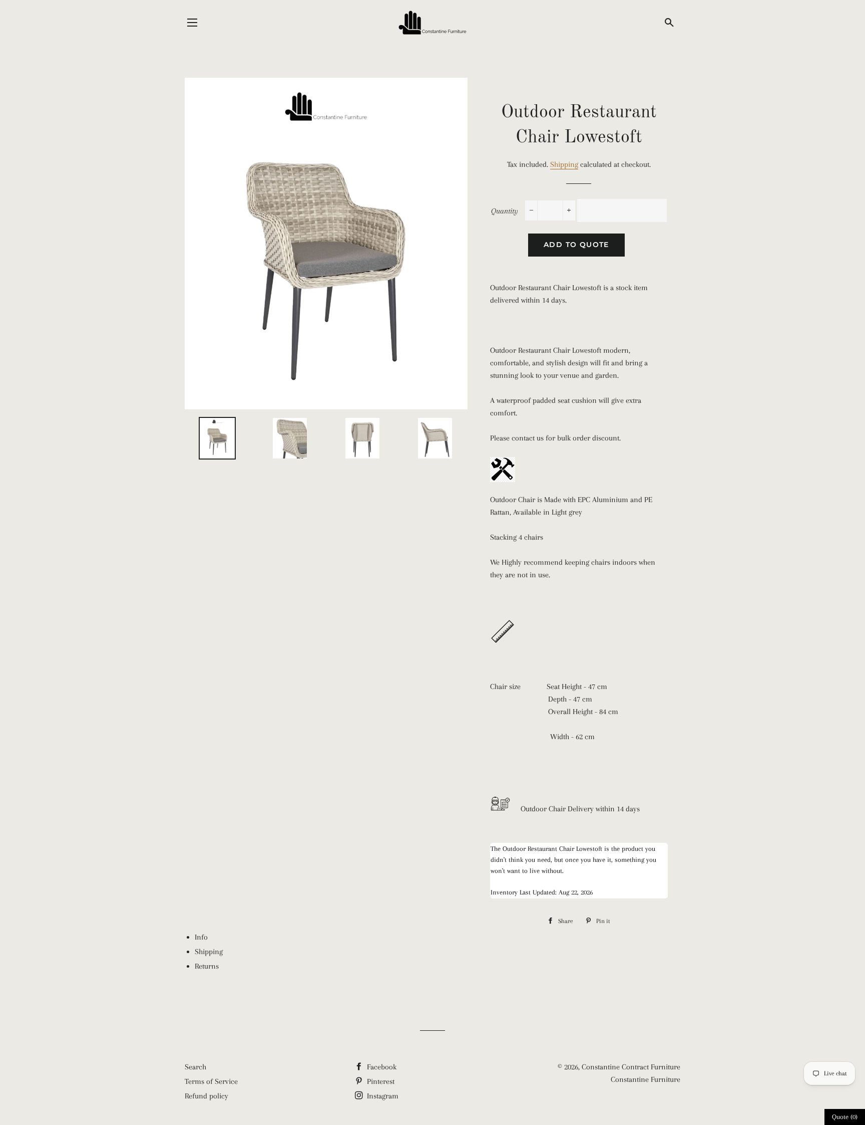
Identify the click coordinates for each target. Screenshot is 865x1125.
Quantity (504, 210)
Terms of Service (211, 1081)
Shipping (564, 164)
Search (195, 1066)
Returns (207, 966)
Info (201, 937)
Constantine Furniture (645, 1079)
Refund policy (206, 1095)
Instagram (381, 1095)
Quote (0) (844, 1116)
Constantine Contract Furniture (631, 1066)
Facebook (380, 1066)
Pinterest (379, 1081)
